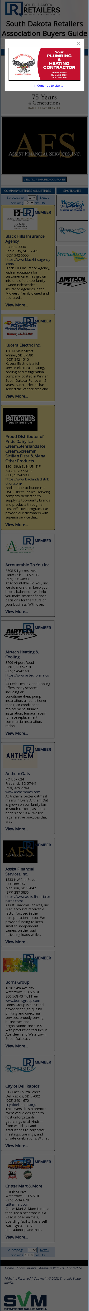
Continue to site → (48, 85)
